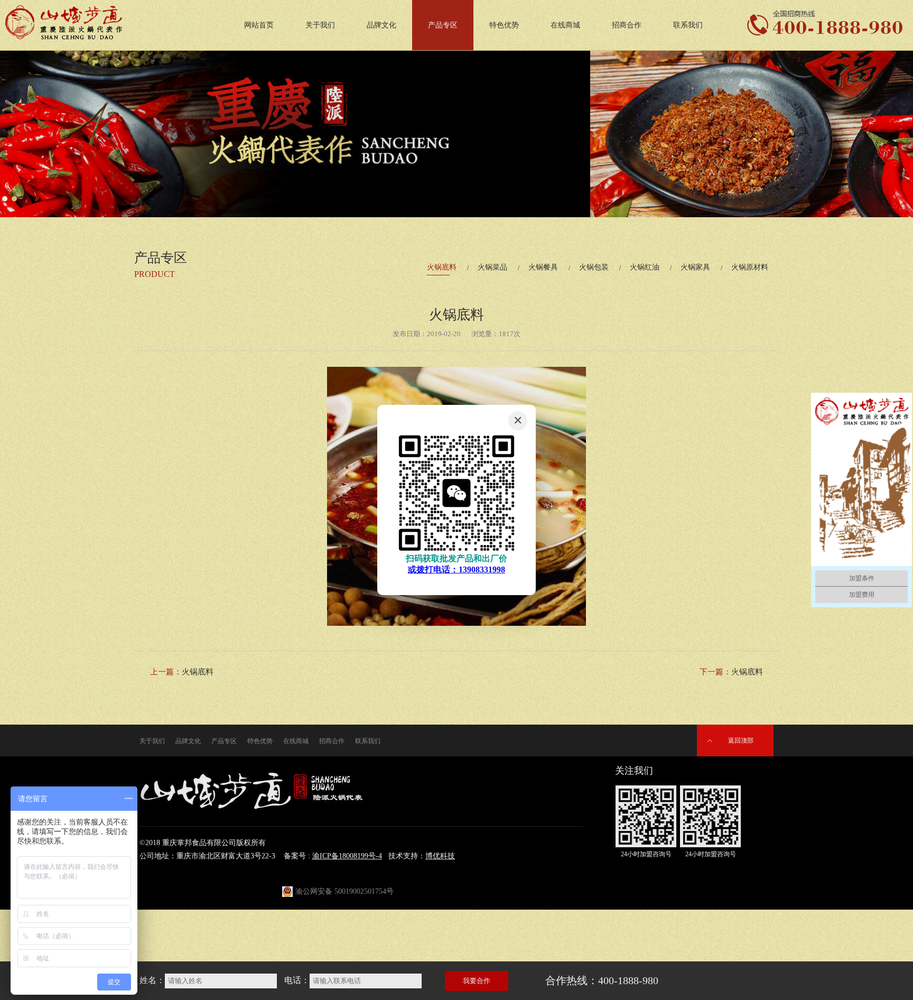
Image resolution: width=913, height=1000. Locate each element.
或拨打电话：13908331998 (456, 569)
